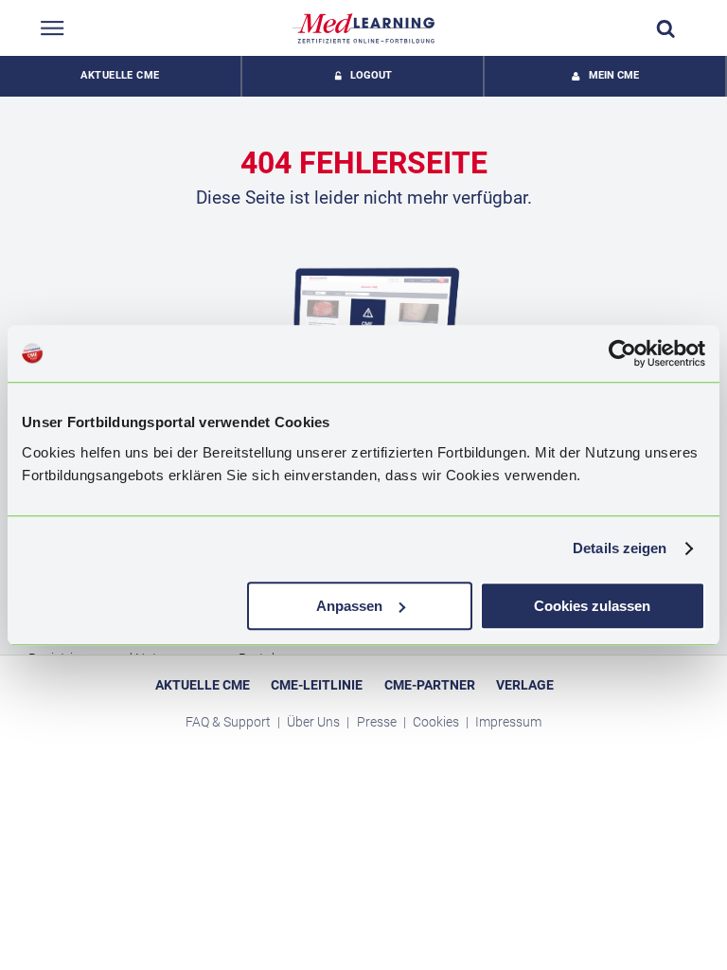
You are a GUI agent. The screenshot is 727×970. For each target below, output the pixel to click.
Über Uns (315, 721)
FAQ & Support (230, 721)
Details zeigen (619, 548)
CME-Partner (429, 684)
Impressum (508, 721)
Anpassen (349, 606)
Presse (378, 721)
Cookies (437, 721)
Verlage (525, 684)
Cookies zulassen (592, 606)
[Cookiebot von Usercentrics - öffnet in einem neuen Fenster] (622, 353)
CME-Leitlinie (317, 684)
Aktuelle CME (119, 75)
